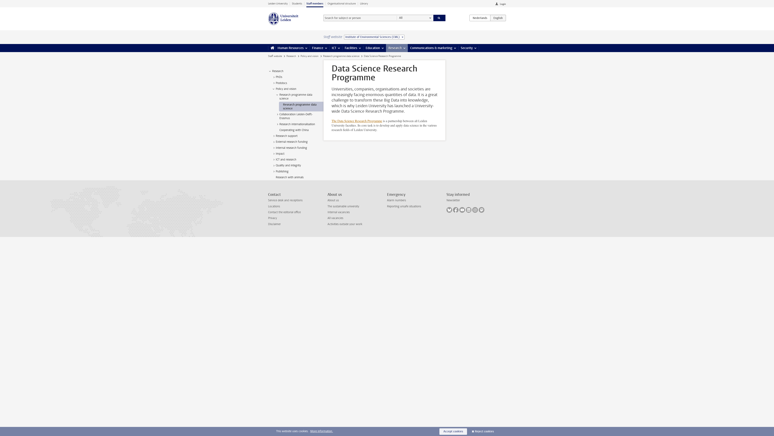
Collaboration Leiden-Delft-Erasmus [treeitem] (296, 116)
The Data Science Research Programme (357, 121)
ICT (334, 48)
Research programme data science (341, 56)
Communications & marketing (431, 48)
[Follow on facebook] (456, 210)
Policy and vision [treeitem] (286, 89)
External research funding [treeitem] (292, 142)
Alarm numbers (396, 200)
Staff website (275, 56)
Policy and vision (309, 56)
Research (395, 48)
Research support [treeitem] (287, 136)
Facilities (351, 48)
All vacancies (335, 218)
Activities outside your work (345, 224)
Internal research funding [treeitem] (291, 148)
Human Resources (291, 48)
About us (333, 200)
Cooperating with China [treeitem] (294, 130)
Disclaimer (274, 224)
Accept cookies (453, 431)
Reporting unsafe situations (404, 206)
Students (297, 3)
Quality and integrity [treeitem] (288, 165)
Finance (317, 48)
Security (467, 48)
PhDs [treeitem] (279, 77)
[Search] (439, 18)
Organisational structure (342, 3)
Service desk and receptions (285, 200)
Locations (274, 206)
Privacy (272, 218)
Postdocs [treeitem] (281, 83)
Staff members (314, 3)
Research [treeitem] (277, 71)
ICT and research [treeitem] (286, 159)
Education (373, 48)
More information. (321, 431)
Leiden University (278, 3)
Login (503, 4)
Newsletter (453, 200)
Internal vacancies (339, 212)
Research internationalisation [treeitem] (297, 124)
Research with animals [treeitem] (290, 177)
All (401, 18)
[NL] (479, 18)
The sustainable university (343, 206)
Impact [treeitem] (280, 154)
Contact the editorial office (284, 212)
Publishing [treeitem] (282, 171)
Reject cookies (484, 431)
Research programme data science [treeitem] (295, 97)
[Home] (271, 48)
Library (364, 3)
